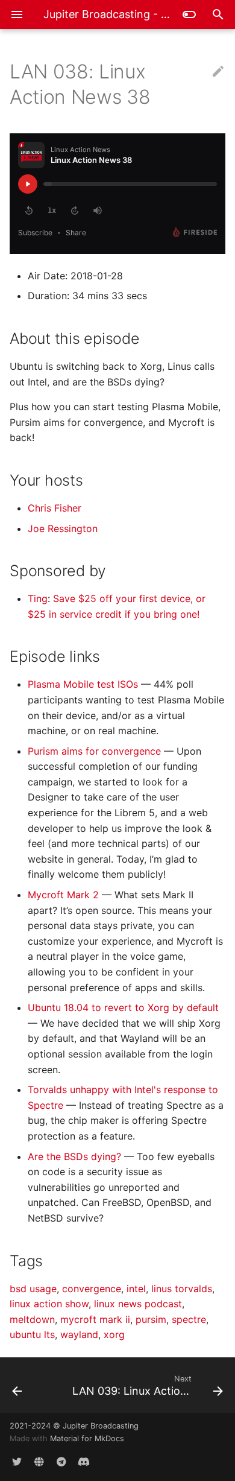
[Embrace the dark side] (189, 14)
